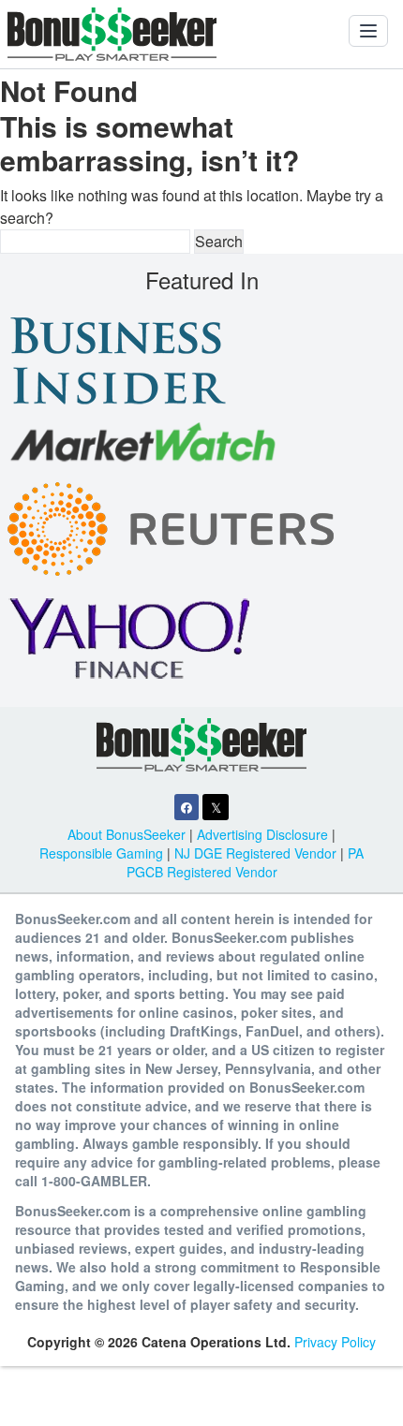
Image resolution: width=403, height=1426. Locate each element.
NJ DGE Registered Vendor (255, 853)
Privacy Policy (335, 1341)
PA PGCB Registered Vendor (246, 862)
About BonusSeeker (126, 834)
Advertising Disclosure (262, 834)
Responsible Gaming (101, 853)
